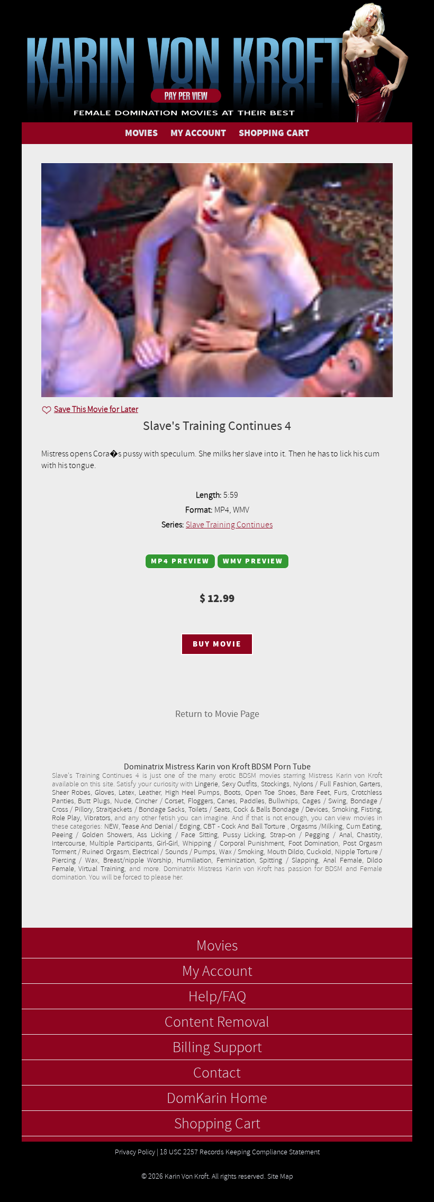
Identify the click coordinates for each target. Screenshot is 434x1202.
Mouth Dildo (285, 852)
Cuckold (318, 852)
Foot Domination (313, 843)
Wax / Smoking (241, 852)
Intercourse (68, 843)
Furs (340, 792)
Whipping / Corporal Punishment (233, 843)
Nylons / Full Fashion (324, 784)
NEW (111, 826)
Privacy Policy (135, 1152)
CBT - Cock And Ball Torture (245, 826)
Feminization (235, 860)
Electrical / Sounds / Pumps (173, 852)
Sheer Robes (71, 792)
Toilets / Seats (209, 809)
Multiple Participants (120, 843)
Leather (149, 792)
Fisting (371, 809)
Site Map (280, 1176)
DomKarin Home (217, 1098)
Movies (217, 946)
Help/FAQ (217, 997)
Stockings (275, 784)
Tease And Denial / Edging (161, 826)
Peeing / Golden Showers (92, 835)
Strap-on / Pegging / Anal (311, 835)
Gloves (104, 792)
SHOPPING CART (274, 133)
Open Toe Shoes (270, 792)
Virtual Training (101, 869)
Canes (226, 801)
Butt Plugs (94, 801)
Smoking (345, 809)
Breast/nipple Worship (137, 860)
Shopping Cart (217, 1124)
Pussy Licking (244, 835)
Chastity (369, 835)
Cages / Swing (324, 801)
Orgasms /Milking (316, 826)
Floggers (200, 801)
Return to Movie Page (217, 714)
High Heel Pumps (192, 792)
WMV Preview (253, 561)
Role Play (66, 818)
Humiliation (194, 860)
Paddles (252, 801)
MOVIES (141, 133)
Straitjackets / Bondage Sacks (140, 809)
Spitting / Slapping (288, 860)
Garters (370, 784)
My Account (217, 971)
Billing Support (217, 1047)
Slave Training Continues (229, 525)
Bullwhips (283, 801)
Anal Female (342, 860)
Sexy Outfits (240, 784)
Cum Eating (363, 826)
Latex (126, 792)
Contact (217, 1073)
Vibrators (97, 818)
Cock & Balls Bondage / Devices (280, 809)
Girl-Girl (167, 843)
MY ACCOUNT (198, 133)
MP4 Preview (180, 561)
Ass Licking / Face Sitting (177, 835)
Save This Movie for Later (96, 409)
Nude (122, 801)
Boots (232, 792)
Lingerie (206, 784)
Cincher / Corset (159, 801)
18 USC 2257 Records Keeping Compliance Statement (240, 1152)
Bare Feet (315, 792)
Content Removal (217, 1022)
